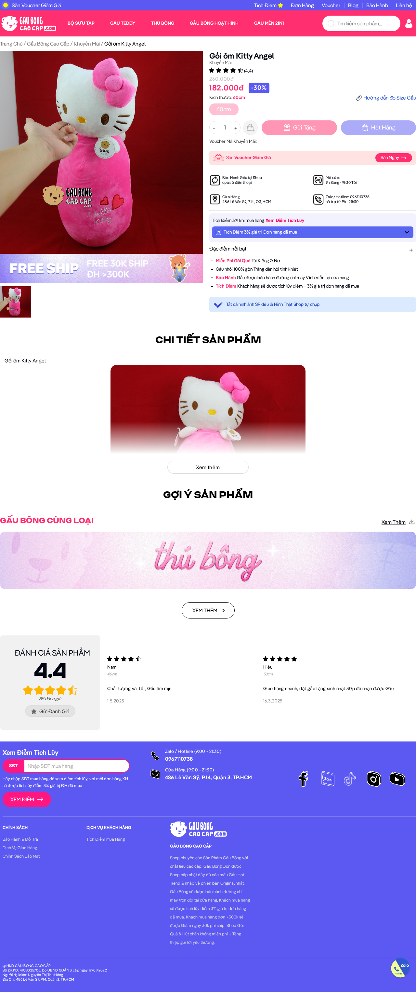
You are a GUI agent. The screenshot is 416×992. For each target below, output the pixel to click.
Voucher (331, 5)
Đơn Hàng (302, 5)
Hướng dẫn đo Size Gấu (389, 97)
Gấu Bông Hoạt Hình (214, 23)
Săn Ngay (390, 157)
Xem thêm (394, 522)
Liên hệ (404, 5)
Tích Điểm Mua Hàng (105, 839)
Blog (353, 5)
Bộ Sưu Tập (81, 23)
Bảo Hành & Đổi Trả (20, 839)
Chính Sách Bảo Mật (21, 856)
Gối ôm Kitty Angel (241, 56)
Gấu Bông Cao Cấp (48, 43)
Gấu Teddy (123, 23)
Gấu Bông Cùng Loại (47, 521)
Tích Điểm (265, 5)
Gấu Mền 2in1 (269, 23)
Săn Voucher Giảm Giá (36, 5)
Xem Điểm (22, 799)
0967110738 (360, 196)
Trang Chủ (11, 43)
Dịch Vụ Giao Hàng (20, 847)
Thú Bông (162, 23)
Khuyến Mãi (87, 43)
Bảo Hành (377, 5)
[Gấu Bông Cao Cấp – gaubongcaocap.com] (28, 23)
